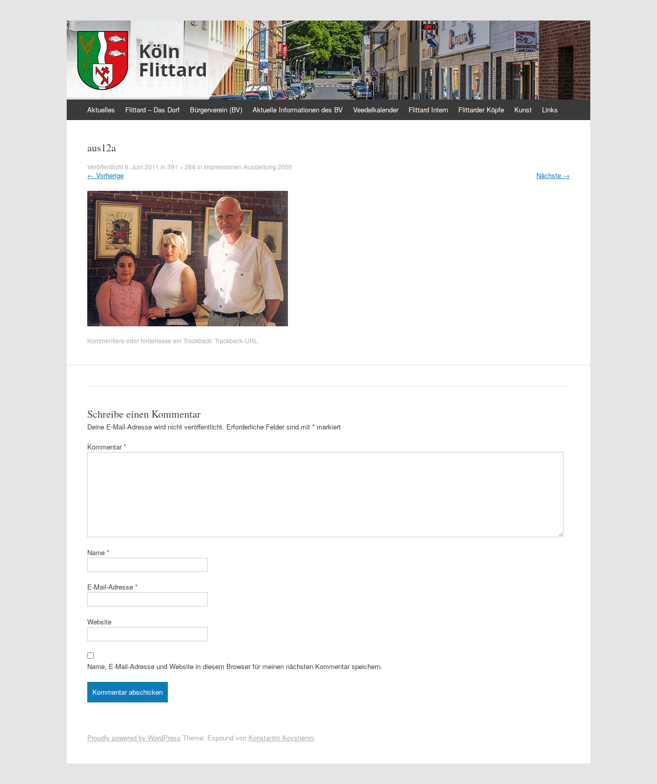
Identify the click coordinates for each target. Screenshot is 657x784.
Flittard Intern (428, 109)
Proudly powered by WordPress (134, 737)
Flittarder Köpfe (481, 109)
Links (550, 109)
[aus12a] (187, 323)
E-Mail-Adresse (112, 587)
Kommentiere (106, 340)
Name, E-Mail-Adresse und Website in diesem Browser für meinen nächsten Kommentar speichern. (234, 666)
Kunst (523, 109)
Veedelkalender (375, 109)
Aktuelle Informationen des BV (298, 109)
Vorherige (105, 175)
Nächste (553, 175)
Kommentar (106, 447)
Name (98, 552)
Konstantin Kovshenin (281, 737)
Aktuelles (101, 109)
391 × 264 (181, 166)
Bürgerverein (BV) (216, 109)
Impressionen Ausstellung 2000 (248, 166)
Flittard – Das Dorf (152, 109)
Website (99, 621)
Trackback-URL (236, 340)
